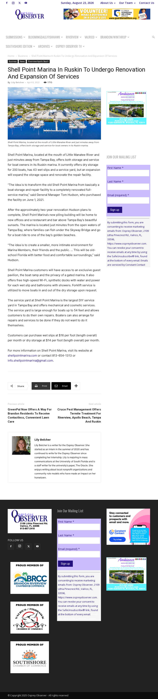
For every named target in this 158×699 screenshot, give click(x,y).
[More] (76, 386)
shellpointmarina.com (22, 355)
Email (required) (118, 195)
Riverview (72, 37)
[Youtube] (26, 3)
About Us (106, 3)
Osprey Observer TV (69, 46)
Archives (44, 46)
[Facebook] (7, 3)
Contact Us (146, 3)
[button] (153, 37)
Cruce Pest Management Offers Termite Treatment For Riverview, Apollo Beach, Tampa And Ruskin (79, 415)
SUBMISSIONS (14, 37)
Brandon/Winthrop (113, 37)
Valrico (89, 37)
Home (11, 56)
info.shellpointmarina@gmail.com (30, 360)
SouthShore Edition (19, 46)
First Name (115, 168)
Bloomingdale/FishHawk (44, 37)
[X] (19, 3)
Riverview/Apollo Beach (38, 61)
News (22, 61)
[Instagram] (13, 3)
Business (23, 56)
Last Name (115, 181)
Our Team (126, 3)
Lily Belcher (17, 82)
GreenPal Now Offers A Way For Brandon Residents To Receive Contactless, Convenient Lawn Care (30, 415)
